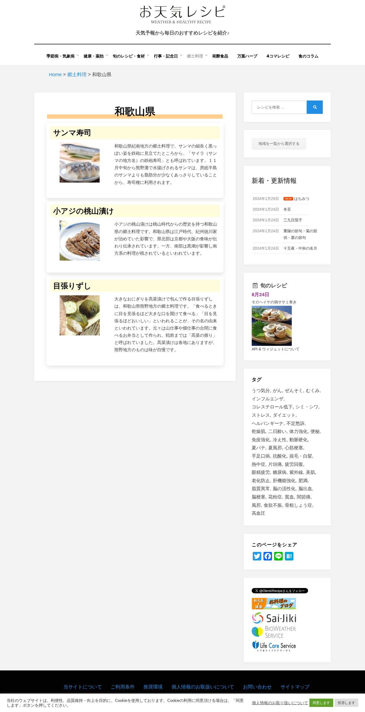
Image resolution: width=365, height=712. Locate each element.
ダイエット (284, 415)
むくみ (313, 390)
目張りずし (72, 286)
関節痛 (303, 497)
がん (277, 390)
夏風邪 (275, 447)
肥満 (303, 480)
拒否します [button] (346, 703)
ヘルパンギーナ (268, 423)
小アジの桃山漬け (83, 211)
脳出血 (305, 488)
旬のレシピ (273, 285)
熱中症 (258, 464)
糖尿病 (279, 472)
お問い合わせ (257, 687)
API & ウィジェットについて (276, 349)
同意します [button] (321, 703)
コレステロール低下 (272, 406)
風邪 (256, 505)
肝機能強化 (284, 480)
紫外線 (296, 472)
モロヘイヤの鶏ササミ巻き (274, 302)
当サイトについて (82, 687)
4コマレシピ (277, 56)
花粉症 (275, 497)
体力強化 (298, 431)
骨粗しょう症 (298, 505)
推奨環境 (153, 687)
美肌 (310, 472)
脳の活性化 (284, 488)
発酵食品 (220, 56)
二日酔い (277, 431)
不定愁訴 (295, 423)
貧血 (289, 497)
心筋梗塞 (294, 447)
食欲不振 (273, 505)
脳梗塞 (258, 497)
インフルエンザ (268, 398)
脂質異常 (261, 488)
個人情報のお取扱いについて (203, 687)
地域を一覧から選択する (279, 143)
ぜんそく (294, 390)
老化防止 (261, 480)
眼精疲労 (261, 472)
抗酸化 (279, 456)
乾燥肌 (258, 431)
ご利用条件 (123, 687)
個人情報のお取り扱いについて (280, 703)
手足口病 (261, 456)
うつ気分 (261, 390)
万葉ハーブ (247, 56)
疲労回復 (294, 464)
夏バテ (258, 447)
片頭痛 (275, 464)
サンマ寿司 (72, 133)
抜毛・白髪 (300, 456)
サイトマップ (295, 687)
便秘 (315, 431)
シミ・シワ (307, 406)
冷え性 (279, 439)
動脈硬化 (298, 439)
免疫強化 (261, 439)
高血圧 (258, 513)
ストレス (261, 415)
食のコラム (308, 56)
